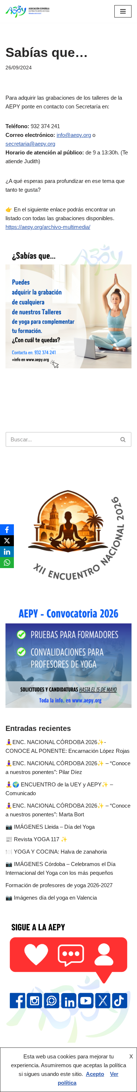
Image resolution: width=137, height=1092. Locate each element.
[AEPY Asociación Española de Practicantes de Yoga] (27, 11)
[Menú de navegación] (123, 11)
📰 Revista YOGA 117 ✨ (36, 839)
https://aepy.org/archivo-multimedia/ (47, 227)
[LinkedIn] (7, 551)
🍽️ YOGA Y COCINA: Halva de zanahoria (56, 851)
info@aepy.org (74, 135)
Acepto (95, 1074)
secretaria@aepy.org (30, 144)
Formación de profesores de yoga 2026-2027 (59, 885)
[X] (7, 540)
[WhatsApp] (7, 562)
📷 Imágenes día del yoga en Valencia (51, 897)
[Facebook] (7, 529)
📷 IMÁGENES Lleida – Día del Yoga (50, 827)
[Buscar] (123, 439)
